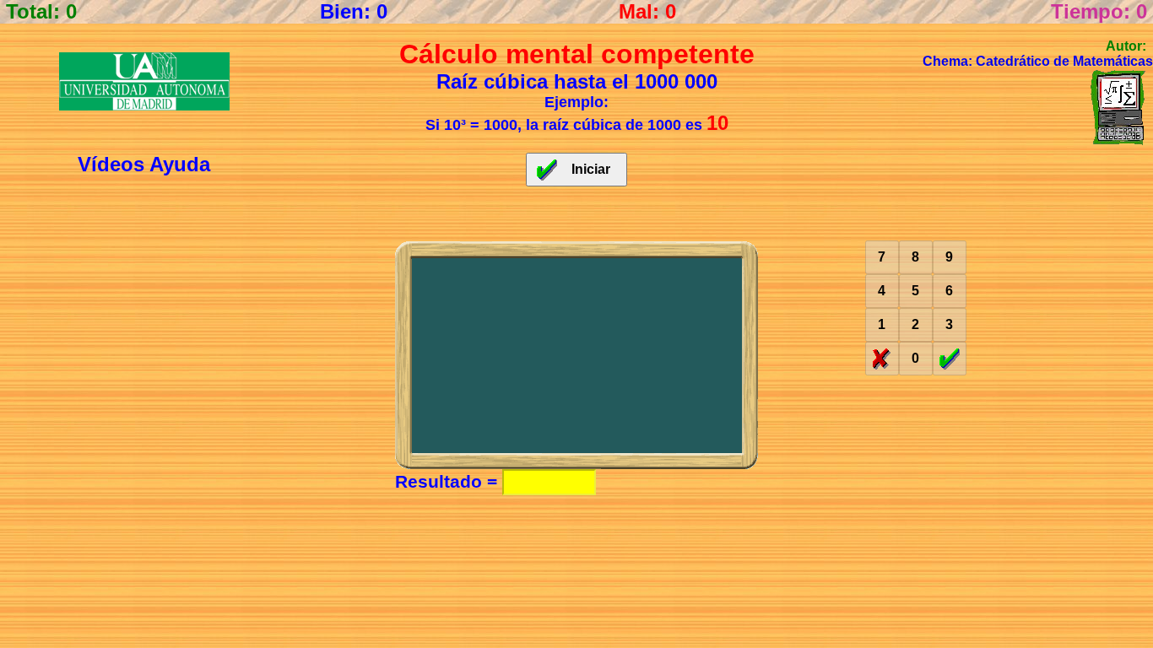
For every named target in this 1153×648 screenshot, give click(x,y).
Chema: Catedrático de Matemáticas (1038, 61)
